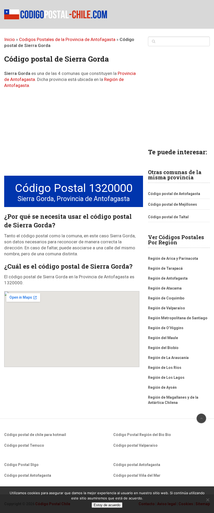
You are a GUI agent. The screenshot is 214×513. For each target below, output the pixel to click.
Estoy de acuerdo (107, 505)
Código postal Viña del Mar (136, 475)
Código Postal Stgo (21, 465)
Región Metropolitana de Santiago (177, 318)
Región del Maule (163, 338)
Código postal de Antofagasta (174, 194)
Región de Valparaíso (166, 308)
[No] (207, 499)
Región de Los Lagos (166, 377)
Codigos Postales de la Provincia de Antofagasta (67, 39)
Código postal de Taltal (168, 217)
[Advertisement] (72, 133)
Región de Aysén (162, 387)
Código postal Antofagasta (27, 475)
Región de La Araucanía (168, 358)
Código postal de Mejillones (172, 204)
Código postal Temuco (24, 445)
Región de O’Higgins (165, 328)
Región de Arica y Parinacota (173, 258)
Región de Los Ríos (164, 367)
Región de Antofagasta (168, 278)
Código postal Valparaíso (135, 445)
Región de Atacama (165, 288)
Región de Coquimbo (166, 298)
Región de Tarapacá (165, 268)
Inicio (9, 39)
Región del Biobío (163, 348)
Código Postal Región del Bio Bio (142, 435)
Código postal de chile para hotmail (35, 435)
